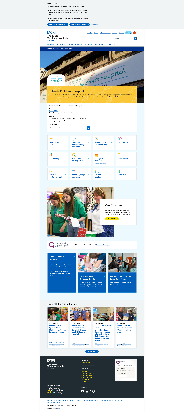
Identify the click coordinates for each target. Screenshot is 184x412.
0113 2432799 (53, 111)
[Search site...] (123, 38)
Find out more (111, 218)
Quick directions (54, 124)
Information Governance (55, 402)
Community (60, 344)
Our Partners (85, 379)
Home (52, 44)
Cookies (72, 400)
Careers (114, 33)
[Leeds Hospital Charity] (57, 390)
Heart (87, 344)
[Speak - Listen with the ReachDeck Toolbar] (134, 32)
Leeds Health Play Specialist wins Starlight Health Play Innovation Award (57, 329)
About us (90, 33)
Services (88, 44)
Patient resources (105, 33)
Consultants (99, 44)
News (96, 33)
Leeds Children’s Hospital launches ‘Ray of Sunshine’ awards (124, 329)
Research (110, 44)
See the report (121, 376)
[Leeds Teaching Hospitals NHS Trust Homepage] (57, 36)
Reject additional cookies (79, 24)
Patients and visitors (74, 44)
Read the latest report (103, 245)
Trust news (58, 345)
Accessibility (58, 400)
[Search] (135, 38)
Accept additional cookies (57, 24)
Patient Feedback (86, 377)
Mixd (59, 408)
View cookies (95, 24)
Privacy (65, 400)
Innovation (52, 345)
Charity (128, 33)
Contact (121, 33)
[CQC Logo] (121, 363)
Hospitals (60, 44)
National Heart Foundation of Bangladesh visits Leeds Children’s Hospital (79, 330)
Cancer (55, 342)
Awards (51, 342)
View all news (91, 351)
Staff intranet (118, 400)
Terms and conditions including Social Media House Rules (94, 400)
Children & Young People (78, 344)
